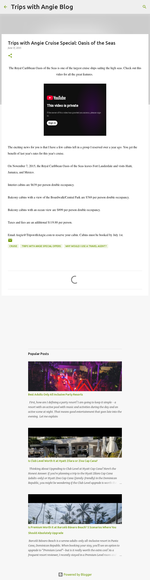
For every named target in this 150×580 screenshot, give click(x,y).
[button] (10, 56)
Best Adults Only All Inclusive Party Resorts (55, 394)
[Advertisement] (47, 325)
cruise (13, 246)
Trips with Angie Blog (42, 6)
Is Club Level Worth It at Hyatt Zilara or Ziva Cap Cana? (63, 460)
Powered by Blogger (77, 574)
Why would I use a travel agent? (86, 246)
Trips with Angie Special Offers (41, 246)
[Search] (78, 7)
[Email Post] (10, 242)
